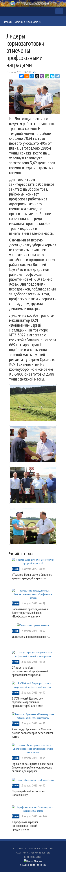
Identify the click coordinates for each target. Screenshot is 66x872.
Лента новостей (32, 22)
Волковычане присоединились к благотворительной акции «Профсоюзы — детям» (30, 612)
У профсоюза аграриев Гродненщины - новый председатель (25, 825)
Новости (17, 22)
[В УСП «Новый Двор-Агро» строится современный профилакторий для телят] (33, 685)
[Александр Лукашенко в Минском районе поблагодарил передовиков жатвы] (33, 715)
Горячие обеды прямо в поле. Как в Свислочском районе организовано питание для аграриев (32, 767)
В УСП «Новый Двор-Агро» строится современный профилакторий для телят (27, 702)
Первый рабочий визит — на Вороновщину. (28, 793)
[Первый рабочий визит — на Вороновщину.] (33, 779)
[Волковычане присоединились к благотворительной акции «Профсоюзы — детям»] (33, 593)
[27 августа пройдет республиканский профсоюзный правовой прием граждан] (33, 654)
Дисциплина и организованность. (31, 637)
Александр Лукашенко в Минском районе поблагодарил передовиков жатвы (33, 733)
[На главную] (33, 3)
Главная (7, 22)
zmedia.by (41, 864)
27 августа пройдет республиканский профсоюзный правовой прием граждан (30, 671)
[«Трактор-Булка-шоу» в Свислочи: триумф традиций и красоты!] (33, 561)
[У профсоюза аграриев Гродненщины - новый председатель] (33, 808)
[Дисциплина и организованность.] (33, 625)
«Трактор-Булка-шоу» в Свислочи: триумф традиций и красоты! (32, 576)
